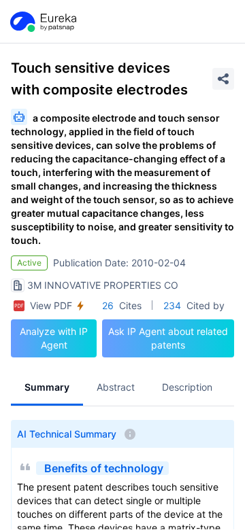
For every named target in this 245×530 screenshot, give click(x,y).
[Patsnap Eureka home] (42, 22)
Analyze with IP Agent (54, 338)
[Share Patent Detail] (223, 79)
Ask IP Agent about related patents (168, 338)
